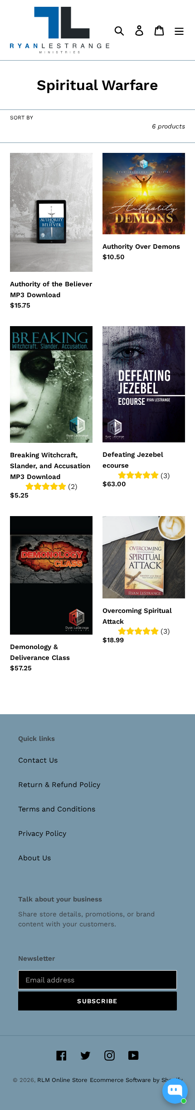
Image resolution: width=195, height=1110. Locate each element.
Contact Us (38, 760)
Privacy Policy (42, 833)
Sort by (21, 117)
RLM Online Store (62, 1080)
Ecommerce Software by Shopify (136, 1080)
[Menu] (179, 30)
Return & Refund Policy (59, 784)
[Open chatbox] (175, 1091)
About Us (34, 858)
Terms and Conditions (56, 809)
